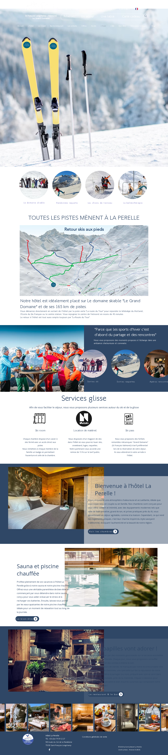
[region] (84, 264)
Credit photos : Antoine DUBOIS (129, 750)
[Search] (145, 16)
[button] (33, 185)
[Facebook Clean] (49, 750)
